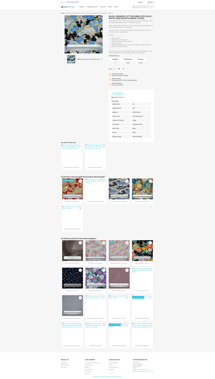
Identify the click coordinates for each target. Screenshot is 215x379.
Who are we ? (89, 369)
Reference (114, 97)
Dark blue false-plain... (72, 290)
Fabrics (82, 7)
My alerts (111, 369)
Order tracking (113, 363)
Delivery (87, 367)
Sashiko (103, 7)
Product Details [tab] (117, 93)
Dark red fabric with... (95, 345)
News (116, 7)
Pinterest (123, 68)
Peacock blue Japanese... (95, 167)
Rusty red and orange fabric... (72, 345)
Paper (110, 7)
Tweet (119, 68)
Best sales (64, 367)
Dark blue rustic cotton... (142, 290)
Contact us (88, 371)
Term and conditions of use (92, 363)
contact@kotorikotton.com (145, 371)
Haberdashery (92, 7)
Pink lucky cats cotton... (119, 318)
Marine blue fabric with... (96, 290)
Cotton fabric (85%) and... (142, 345)
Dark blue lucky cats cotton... (95, 318)
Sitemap (87, 374)
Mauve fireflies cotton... (119, 290)
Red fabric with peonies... (72, 201)
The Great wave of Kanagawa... (119, 201)
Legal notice (88, 365)
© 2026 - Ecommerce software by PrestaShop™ (107, 377)
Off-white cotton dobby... (95, 263)
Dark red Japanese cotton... (71, 167)
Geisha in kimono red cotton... (72, 229)
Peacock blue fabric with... (142, 201)
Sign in (111, 365)
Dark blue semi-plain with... (119, 345)
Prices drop (64, 363)
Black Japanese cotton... (142, 263)
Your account (114, 360)
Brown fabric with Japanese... (95, 201)
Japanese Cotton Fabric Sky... (119, 263)
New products (65, 365)
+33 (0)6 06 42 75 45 (72, 2)
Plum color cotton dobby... (72, 263)
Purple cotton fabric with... (142, 318)
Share (114, 68)
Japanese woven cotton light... (72, 318)
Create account (113, 367)
